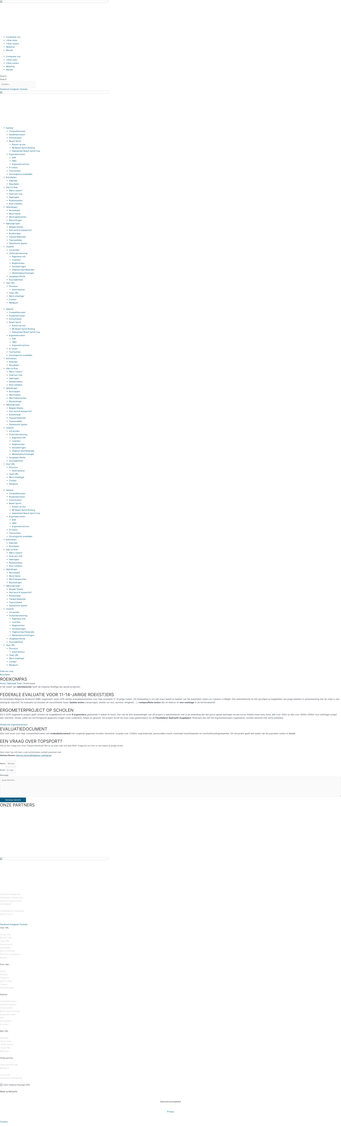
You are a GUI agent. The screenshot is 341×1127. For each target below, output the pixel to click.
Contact (12, 299)
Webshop (10, 47)
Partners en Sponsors (10, 954)
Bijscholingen (15, 220)
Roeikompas (15, 233)
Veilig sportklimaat (8, 1064)
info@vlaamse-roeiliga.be (12, 911)
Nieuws (9, 50)
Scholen (4, 974)
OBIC (14, 161)
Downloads (5, 947)
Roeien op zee (19, 144)
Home (3, 683)
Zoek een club (15, 194)
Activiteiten (11, 177)
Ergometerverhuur (20, 164)
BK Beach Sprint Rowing (23, 147)
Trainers (4, 984)
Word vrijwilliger (16, 296)
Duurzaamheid (16, 279)
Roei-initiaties (15, 203)
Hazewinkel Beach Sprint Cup (26, 151)
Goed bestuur (18, 289)
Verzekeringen (19, 266)
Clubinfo (10, 246)
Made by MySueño (8, 1091)
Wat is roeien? (15, 190)
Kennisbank (14, 210)
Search (3, 76)
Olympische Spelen (18, 243)
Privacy (170, 1111)
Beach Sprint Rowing (10, 1011)
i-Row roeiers (12, 43)
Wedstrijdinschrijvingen (23, 273)
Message (4, 775)
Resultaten (14, 184)
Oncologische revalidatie (20, 174)
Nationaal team (13, 223)
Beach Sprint (15, 141)
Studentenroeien (17, 134)
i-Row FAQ (5, 1047)
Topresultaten (15, 240)
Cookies (4, 1121)
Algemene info (19, 256)
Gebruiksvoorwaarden (170, 1101)
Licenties (16, 260)
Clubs (2, 971)
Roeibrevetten (16, 200)
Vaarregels (14, 197)
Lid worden (14, 250)
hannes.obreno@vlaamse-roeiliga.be (33, 755)
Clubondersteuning (18, 253)
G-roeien (13, 167)
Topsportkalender (17, 237)
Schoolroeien (15, 137)
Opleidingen (11, 207)
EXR (14, 157)
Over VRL (10, 283)
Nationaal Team (14, 683)
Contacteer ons (13, 37)
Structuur (13, 286)
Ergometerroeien (17, 154)
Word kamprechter (18, 217)
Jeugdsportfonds (17, 276)
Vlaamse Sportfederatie (23, 269)
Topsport (4, 977)
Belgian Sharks (16, 227)
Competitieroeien (17, 131)
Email (3, 770)
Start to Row (12, 187)
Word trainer (15, 213)
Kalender (13, 180)
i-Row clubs (11, 40)
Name (3, 763)
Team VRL (14, 293)
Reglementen (18, 263)
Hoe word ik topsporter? (20, 230)
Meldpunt (13, 302)
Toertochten (15, 171)
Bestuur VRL (6, 937)
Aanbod (9, 128)
